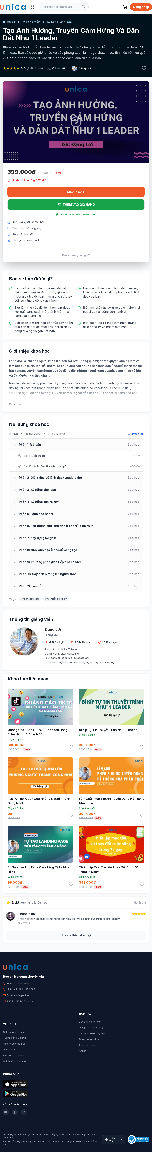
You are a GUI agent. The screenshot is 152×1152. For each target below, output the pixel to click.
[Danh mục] (32, 6)
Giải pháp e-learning (91, 1027)
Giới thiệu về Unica (14, 1032)
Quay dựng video (89, 1039)
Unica (11, 21)
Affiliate (83, 1050)
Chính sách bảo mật (15, 1061)
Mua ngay (76, 192)
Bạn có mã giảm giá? (76, 255)
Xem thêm (15, 404)
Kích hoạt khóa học (14, 1043)
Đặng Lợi (84, 68)
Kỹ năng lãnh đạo (59, 21)
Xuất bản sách (87, 1044)
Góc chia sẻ (10, 1049)
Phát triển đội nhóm (56, 598)
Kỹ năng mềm (31, 21)
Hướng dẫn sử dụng (14, 1037)
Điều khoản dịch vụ (14, 1055)
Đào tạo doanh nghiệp (92, 1033)
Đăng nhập (141, 7)
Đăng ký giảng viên (90, 1021)
